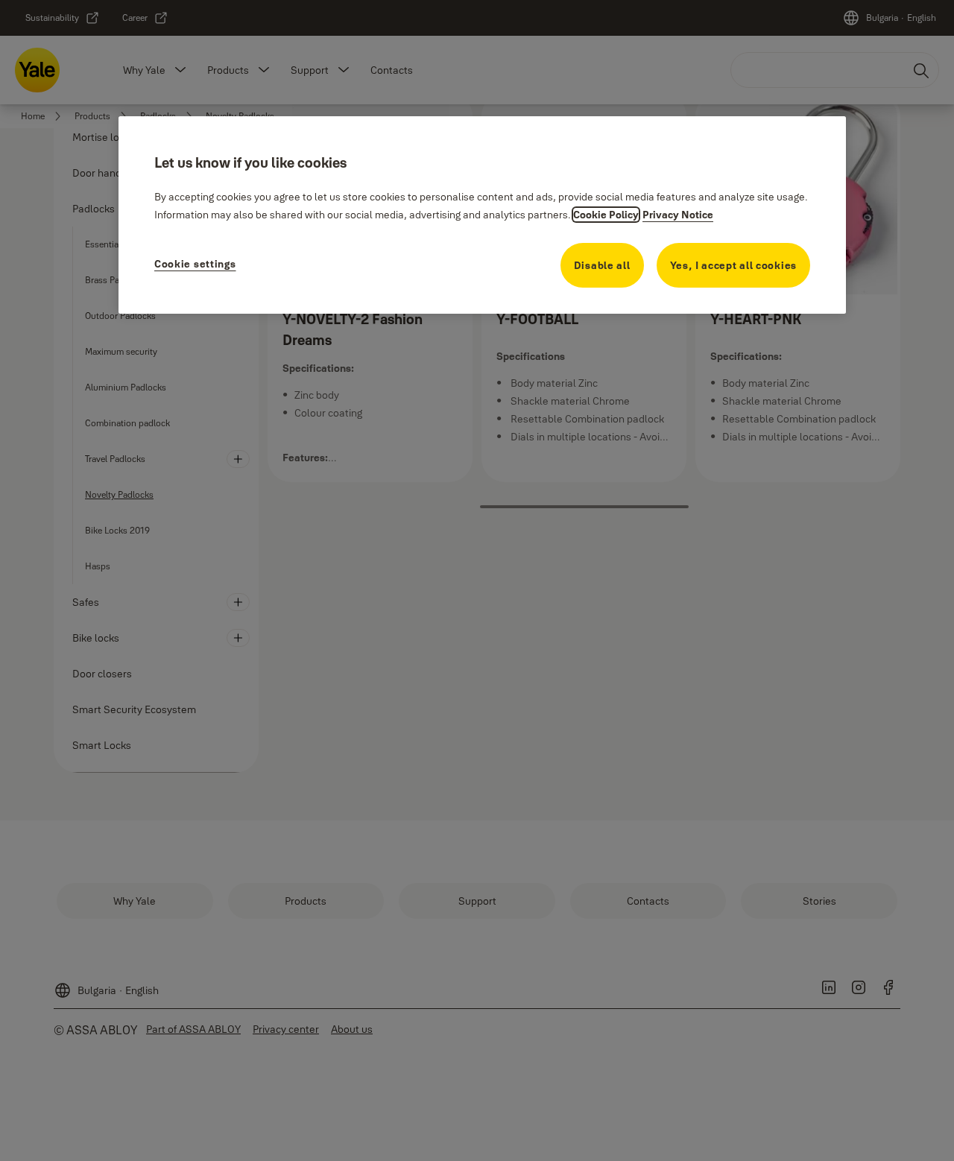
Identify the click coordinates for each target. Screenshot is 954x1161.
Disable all (602, 265)
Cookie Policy (606, 214)
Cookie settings (195, 264)
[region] (482, 215)
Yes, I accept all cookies (733, 265)
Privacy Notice (677, 214)
